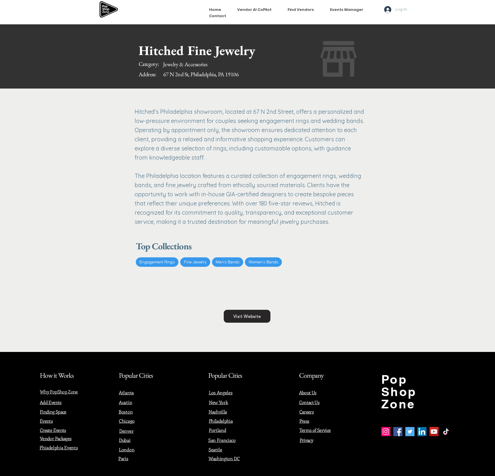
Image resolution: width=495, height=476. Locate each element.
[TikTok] (446, 431)
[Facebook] (397, 431)
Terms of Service (315, 430)
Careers (306, 412)
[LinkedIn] (422, 431)
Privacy (306, 440)
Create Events (53, 430)
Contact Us (309, 402)
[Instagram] (385, 431)
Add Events (51, 402)
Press (304, 421)
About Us (308, 392)
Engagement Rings (157, 262)
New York (218, 402)
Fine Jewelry (195, 262)
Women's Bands (263, 262)
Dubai (124, 440)
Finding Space (53, 412)
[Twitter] (410, 431)
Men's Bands (227, 262)
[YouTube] (434, 431)
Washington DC (224, 458)
